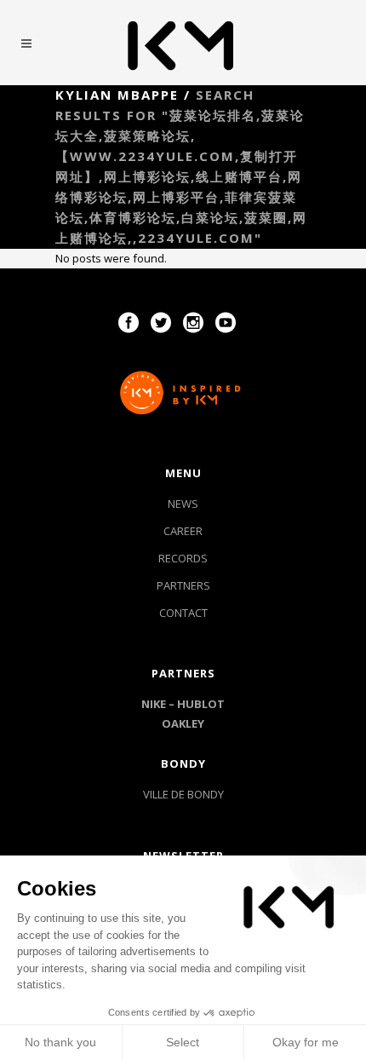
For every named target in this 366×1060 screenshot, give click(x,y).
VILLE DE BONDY (183, 794)
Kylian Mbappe (117, 94)
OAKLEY (183, 723)
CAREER (183, 531)
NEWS (183, 503)
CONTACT (183, 612)
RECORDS (183, 558)
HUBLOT (201, 703)
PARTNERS (183, 585)
